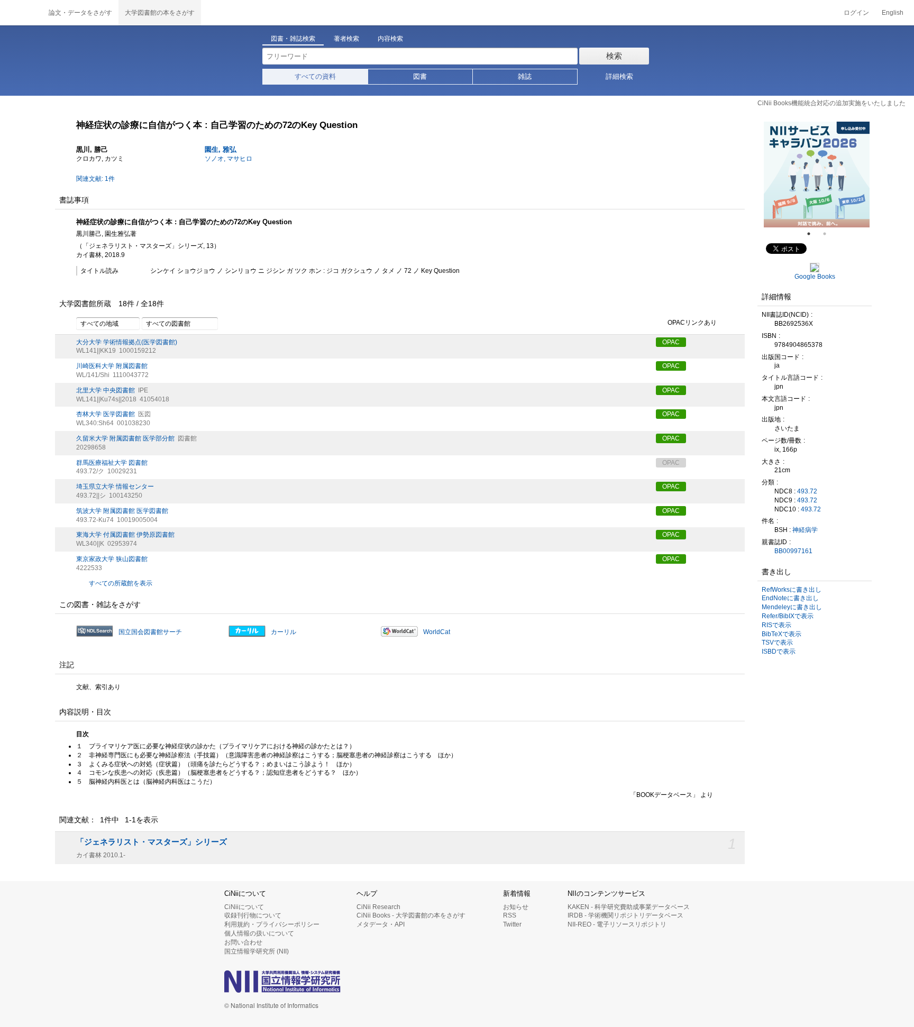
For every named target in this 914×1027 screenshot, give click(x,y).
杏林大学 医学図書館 (105, 414)
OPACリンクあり (692, 322)
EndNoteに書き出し (790, 598)
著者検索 (346, 38)
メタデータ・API (381, 924)
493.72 (807, 491)
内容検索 (390, 38)
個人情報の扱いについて (259, 933)
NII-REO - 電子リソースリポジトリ (617, 924)
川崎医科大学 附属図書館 (112, 366)
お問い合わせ (243, 942)
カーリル (283, 632)
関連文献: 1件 (95, 178)
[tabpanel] (817, 174)
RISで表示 (776, 625)
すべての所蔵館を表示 (120, 583)
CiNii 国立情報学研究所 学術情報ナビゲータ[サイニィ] (21, 12)
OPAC (671, 342)
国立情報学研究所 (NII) (256, 951)
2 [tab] (829, 233)
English (892, 12)
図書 (420, 76)
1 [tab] (813, 233)
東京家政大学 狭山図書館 (112, 559)
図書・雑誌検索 (293, 38)
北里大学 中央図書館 (105, 390)
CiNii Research (378, 907)
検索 (614, 55)
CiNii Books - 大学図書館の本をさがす (411, 915)
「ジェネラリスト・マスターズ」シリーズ (151, 842)
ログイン (856, 12)
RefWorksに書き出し (791, 589)
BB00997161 (793, 551)
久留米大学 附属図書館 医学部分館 (125, 438)
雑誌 (525, 76)
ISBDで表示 (779, 651)
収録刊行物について (252, 915)
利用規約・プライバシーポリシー (271, 924)
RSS (509, 915)
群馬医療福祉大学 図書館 (112, 462)
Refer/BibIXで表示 (788, 616)
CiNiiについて (244, 907)
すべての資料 (315, 76)
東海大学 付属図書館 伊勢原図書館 (125, 534)
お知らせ (515, 907)
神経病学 (805, 530)
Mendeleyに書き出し (792, 607)
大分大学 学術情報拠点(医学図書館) (126, 342)
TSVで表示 (777, 642)
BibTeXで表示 (781, 634)
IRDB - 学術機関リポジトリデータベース (625, 915)
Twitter (512, 924)
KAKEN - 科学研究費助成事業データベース (629, 907)
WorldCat (436, 632)
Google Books (814, 276)
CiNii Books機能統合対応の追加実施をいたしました (831, 103)
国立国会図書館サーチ (150, 632)
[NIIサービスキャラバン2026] (817, 174)
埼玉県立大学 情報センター (115, 486)
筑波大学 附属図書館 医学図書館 (122, 511)
